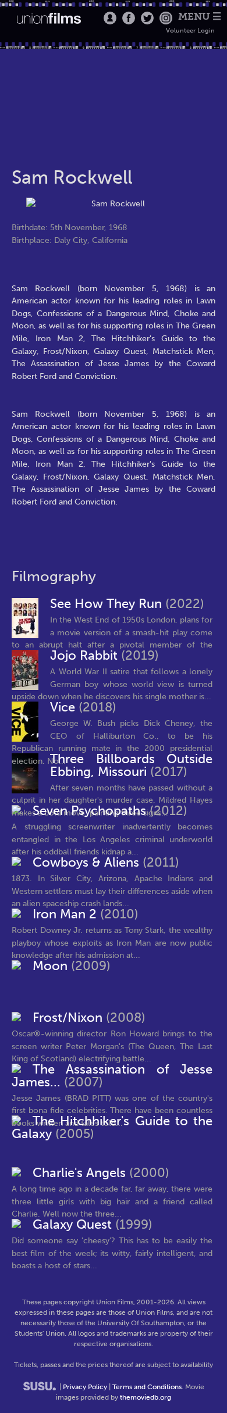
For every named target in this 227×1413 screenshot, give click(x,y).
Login (110, 18)
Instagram (165, 18)
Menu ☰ (199, 17)
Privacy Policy (85, 1387)
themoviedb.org (145, 1397)
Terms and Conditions (147, 1387)
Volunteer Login (190, 30)
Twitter (147, 18)
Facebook (128, 18)
